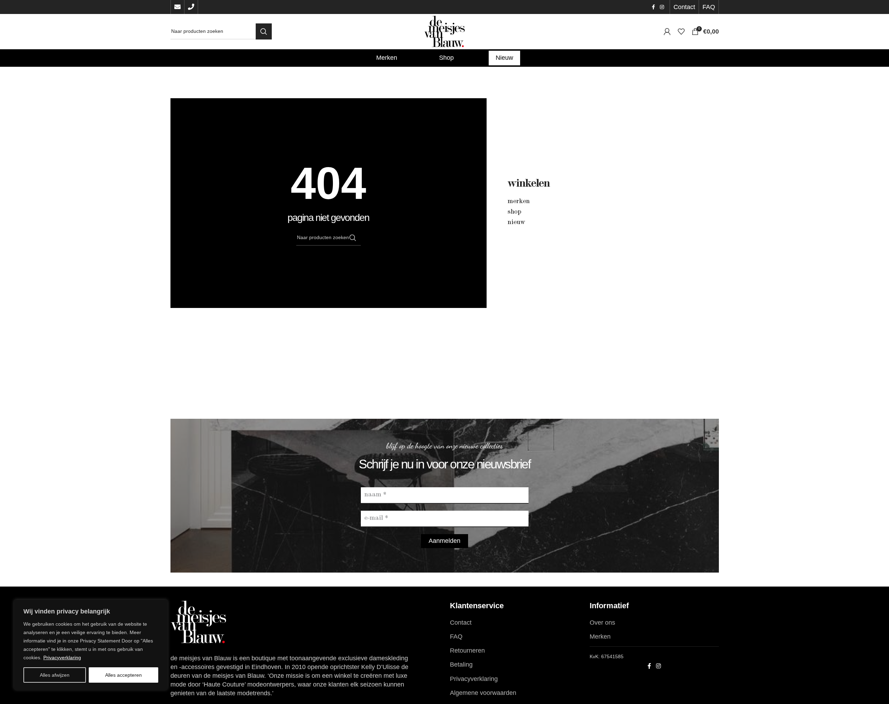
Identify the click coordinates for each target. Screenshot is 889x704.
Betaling (461, 664)
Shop (514, 212)
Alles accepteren (123, 675)
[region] (91, 645)
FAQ (456, 636)
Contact (461, 622)
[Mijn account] (667, 31)
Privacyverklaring (62, 657)
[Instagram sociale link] (662, 7)
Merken (519, 202)
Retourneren (467, 650)
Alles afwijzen (55, 675)
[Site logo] (444, 31)
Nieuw (516, 223)
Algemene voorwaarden (483, 692)
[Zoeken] (264, 31)
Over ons (602, 622)
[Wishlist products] (681, 31)
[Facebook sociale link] (653, 7)
